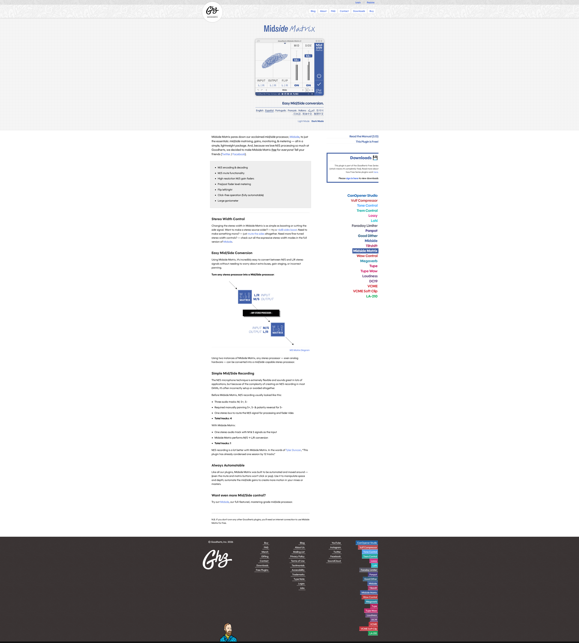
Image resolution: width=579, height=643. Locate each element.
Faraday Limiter (369, 570)
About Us (300, 547)
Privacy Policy (297, 556)
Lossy (374, 560)
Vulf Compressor (368, 547)
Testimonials (298, 565)
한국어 (320, 110)
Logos (301, 583)
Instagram (335, 547)
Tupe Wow (371, 610)
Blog (302, 542)
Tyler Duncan (293, 450)
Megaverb (371, 601)
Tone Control (370, 551)
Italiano (302, 110)
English (259, 110)
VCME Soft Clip (369, 628)
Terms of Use (298, 560)
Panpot (373, 574)
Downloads (262, 565)
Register (371, 2)
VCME (373, 624)
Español (269, 110)
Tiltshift (373, 588)
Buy (266, 542)
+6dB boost (287, 229)
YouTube (336, 542)
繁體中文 (319, 113)
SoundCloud (334, 560)
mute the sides (256, 233)
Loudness (372, 615)
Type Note (299, 579)
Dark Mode (318, 121)
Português (280, 110)
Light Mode (304, 121)
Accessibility (298, 570)
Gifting (264, 556)
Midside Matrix (369, 592)
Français (292, 110)
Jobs (302, 588)
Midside (294, 137)
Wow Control (370, 597)
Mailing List (299, 551)
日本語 (297, 113)
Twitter (226, 154)
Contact (264, 560)
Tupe (374, 606)
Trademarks (298, 574)
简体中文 (307, 113)
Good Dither (370, 579)
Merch (265, 551)
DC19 (374, 619)
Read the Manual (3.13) (364, 136)
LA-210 (373, 633)
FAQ (266, 547)
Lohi (375, 565)
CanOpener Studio (367, 542)
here (376, 172)
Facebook (239, 154)
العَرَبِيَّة (311, 110)
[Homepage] (212, 12)
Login (358, 2)
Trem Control (370, 556)
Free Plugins (262, 570)
